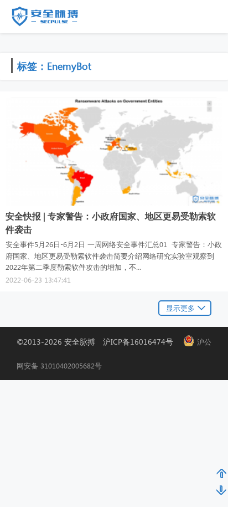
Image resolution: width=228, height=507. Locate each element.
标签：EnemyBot (54, 66)
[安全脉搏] (53, 19)
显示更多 (180, 308)
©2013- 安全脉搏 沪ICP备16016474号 (99, 341)
